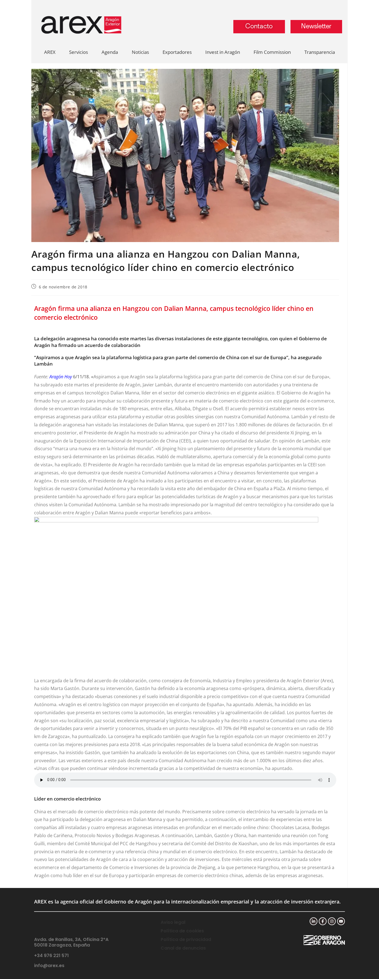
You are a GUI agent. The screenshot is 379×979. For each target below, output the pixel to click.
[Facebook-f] (323, 921)
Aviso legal (173, 922)
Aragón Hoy (60, 377)
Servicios (78, 52)
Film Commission (272, 52)
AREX (49, 52)
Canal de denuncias (183, 948)
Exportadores (177, 52)
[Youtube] (341, 921)
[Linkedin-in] (313, 921)
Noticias (140, 52)
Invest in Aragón (222, 52)
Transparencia (319, 52)
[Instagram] (332, 921)
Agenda (110, 52)
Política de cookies (182, 931)
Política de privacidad (186, 939)
